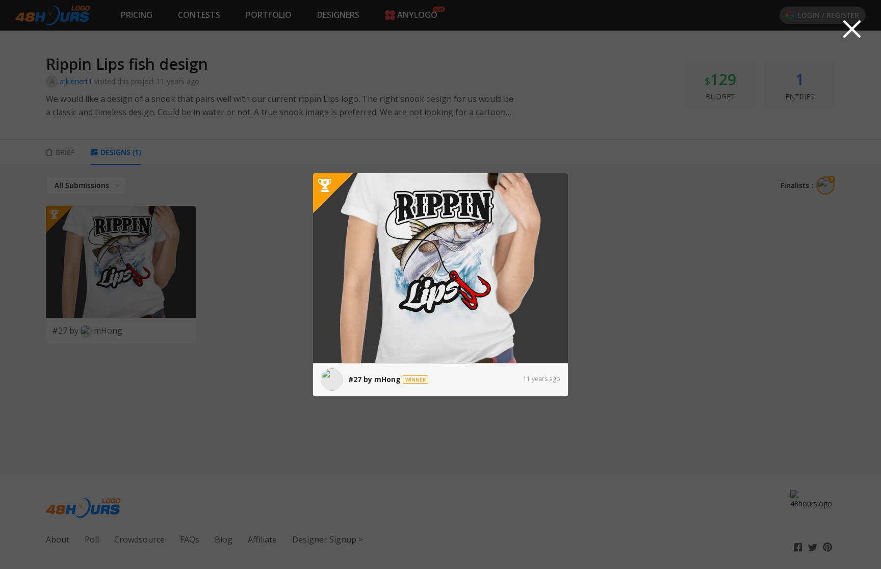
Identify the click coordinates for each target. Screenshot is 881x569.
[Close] (852, 29)
